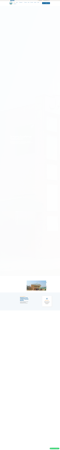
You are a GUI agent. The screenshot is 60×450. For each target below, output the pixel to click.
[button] (54, 448)
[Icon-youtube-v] (12, 0)
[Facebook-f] (10, 0)
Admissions (20, 2)
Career (28, 2)
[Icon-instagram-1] (11, 0)
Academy (35, 2)
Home (14, 2)
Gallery (38, 2)
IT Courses (25, 2)
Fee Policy (31, 2)
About (17, 2)
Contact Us (15, 3)
